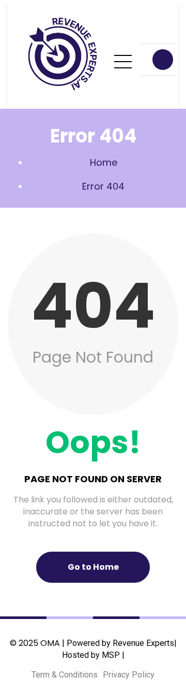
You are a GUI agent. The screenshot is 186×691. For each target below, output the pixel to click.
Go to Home (93, 567)
